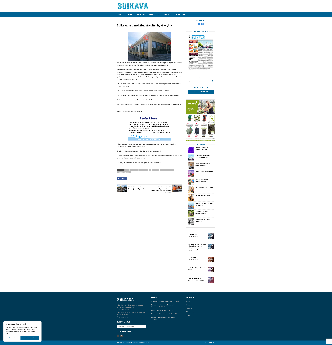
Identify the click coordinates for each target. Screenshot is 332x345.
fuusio (127, 170)
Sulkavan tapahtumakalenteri (204, 171)
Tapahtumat (140, 14)
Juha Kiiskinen (134, 170)
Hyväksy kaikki (30, 338)
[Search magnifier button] (212, 81)
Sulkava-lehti (154, 14)
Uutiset (129, 14)
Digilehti (167, 14)
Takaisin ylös (210, 342)
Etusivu (120, 14)
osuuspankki (155, 170)
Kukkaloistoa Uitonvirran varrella (161, 314)
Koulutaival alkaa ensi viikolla (204, 187)
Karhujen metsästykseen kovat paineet (163, 317)
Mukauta (12, 338)
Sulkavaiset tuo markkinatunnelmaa (161, 301)
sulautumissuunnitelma (167, 170)
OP (150, 170)
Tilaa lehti (189, 308)
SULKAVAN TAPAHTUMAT (200, 92)
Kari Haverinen (143, 170)
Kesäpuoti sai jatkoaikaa (202, 195)
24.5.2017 (119, 29)
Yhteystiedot (181, 14)
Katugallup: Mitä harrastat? (159, 310)
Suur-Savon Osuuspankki (123, 172)
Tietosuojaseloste (122, 317)
